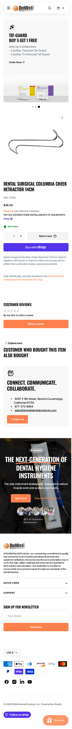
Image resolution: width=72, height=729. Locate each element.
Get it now (19, 498)
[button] (9, 8)
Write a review (35, 323)
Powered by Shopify (51, 704)
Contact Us (17, 419)
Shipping (8, 210)
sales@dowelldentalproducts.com (36, 410)
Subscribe (34, 626)
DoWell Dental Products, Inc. (26, 704)
